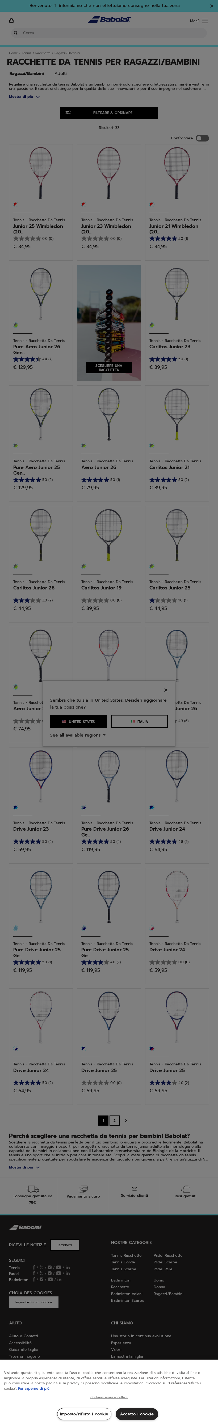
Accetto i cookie (137, 1414)
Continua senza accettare (109, 1397)
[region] (109, 1393)
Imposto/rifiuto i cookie (84, 1414)
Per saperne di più (33, 1388)
